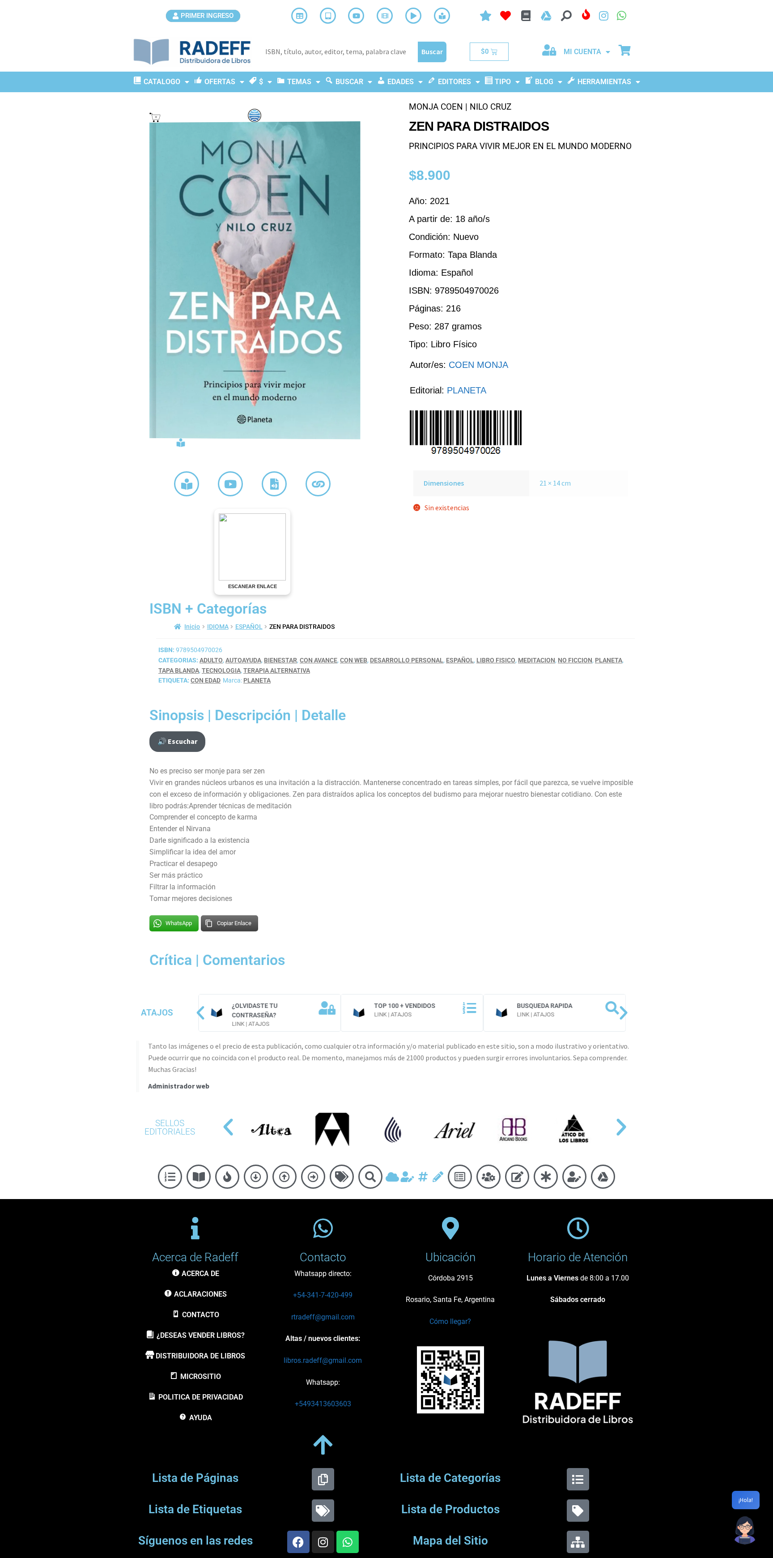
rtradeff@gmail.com (323, 1317)
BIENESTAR (280, 660)
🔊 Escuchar (177, 741)
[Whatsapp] (347, 1542)
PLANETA (466, 390)
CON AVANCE (318, 660)
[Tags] (323, 1510)
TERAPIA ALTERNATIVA (276, 670)
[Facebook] (298, 1542)
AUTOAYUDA (243, 660)
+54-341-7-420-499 (323, 1295)
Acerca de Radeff (195, 1257)
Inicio (192, 626)
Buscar (432, 51)
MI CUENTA (582, 51)
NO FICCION (575, 660)
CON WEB (353, 660)
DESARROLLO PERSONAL (406, 660)
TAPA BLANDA (178, 670)
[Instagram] (323, 1542)
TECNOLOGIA (221, 670)
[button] (200, 1013)
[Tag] (578, 1510)
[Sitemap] (578, 1542)
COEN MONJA (478, 365)
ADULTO (211, 660)
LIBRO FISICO (495, 660)
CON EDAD (206, 680)
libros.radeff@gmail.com (323, 1360)
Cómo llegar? (450, 1321)
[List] (578, 1479)
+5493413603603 (323, 1404)
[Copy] (323, 1479)
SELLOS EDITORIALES (169, 1127)
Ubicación (450, 1257)
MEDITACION (536, 660)
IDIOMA (218, 626)
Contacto (323, 1257)
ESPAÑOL (249, 626)
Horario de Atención (578, 1257)
